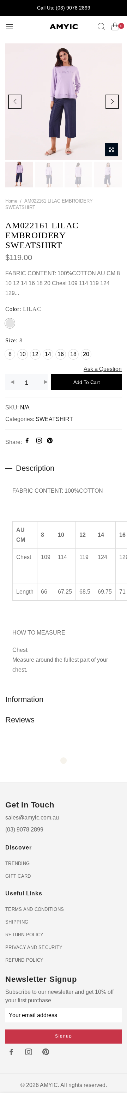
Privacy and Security (33, 947)
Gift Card (18, 876)
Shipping (16, 922)
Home (11, 201)
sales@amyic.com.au (32, 818)
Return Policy (24, 934)
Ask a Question (103, 369)
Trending (17, 863)
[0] (114, 28)
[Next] (112, 102)
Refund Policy (24, 960)
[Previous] (15, 102)
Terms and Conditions (34, 909)
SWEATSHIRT (54, 419)
